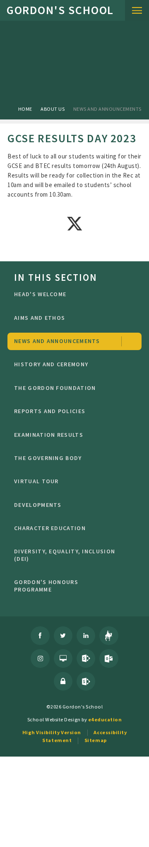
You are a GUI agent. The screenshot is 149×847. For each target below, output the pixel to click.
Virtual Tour (36, 481)
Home (25, 109)
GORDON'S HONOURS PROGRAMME (46, 585)
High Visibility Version (51, 732)
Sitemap (95, 740)
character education (50, 528)
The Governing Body (48, 458)
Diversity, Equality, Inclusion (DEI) (64, 555)
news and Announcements (107, 109)
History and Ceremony (51, 364)
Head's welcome (40, 294)
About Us (53, 109)
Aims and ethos (39, 317)
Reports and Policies (49, 411)
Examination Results (48, 434)
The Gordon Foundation (55, 388)
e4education (105, 719)
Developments (38, 505)
